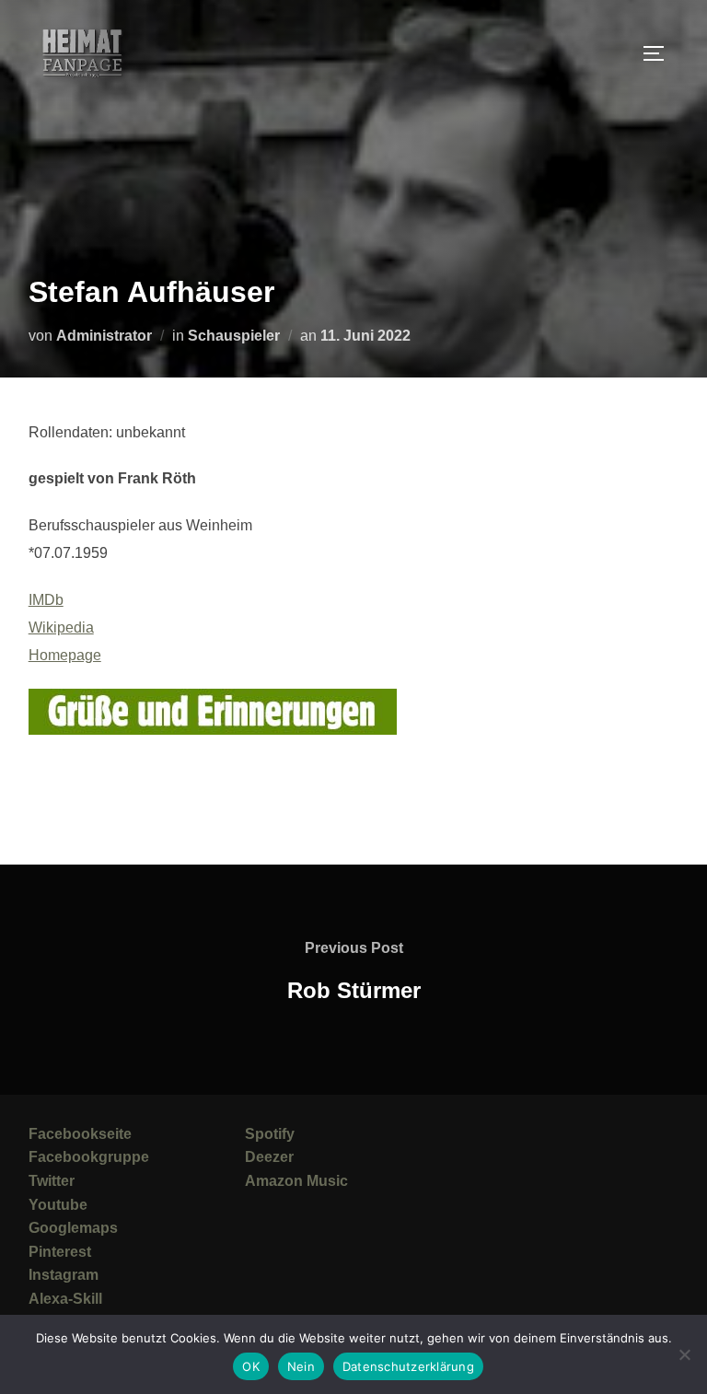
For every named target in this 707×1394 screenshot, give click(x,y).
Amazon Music (296, 1181)
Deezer (269, 1157)
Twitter (52, 1181)
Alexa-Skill (65, 1299)
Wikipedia (61, 627)
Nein (301, 1366)
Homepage (65, 655)
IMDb (46, 600)
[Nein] (684, 1354)
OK (251, 1366)
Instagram (64, 1275)
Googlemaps (73, 1228)
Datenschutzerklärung (408, 1366)
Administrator (104, 335)
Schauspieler (234, 335)
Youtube (58, 1205)
